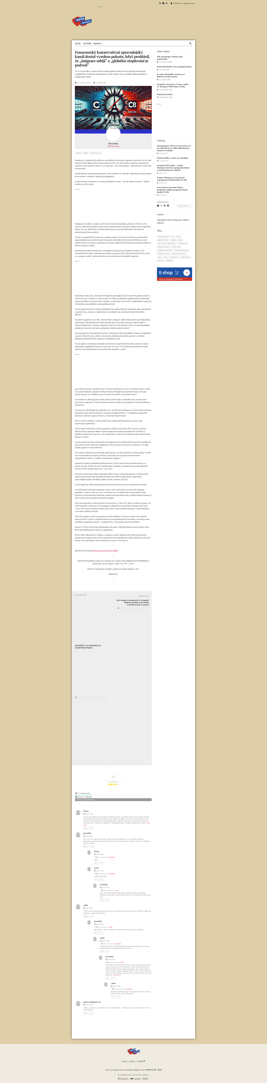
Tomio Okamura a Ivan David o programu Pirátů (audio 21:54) (172, 178)
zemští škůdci (174, 257)
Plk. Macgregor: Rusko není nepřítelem (170, 57)
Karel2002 (112, 857)
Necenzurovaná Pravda (101, 550)
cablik (110, 927)
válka (165, 257)
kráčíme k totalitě (164, 254)
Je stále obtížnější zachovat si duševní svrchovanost (171, 75)
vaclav (117, 890)
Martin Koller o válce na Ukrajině (172, 158)
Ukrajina (173, 240)
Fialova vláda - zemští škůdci (167, 243)
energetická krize (163, 247)
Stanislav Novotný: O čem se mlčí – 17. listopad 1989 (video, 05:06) (173, 85)
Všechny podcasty (184, 206)
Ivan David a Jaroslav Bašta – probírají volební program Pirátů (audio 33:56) (172, 189)
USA (173, 236)
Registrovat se (189, 3)
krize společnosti (163, 236)
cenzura (78, 153)
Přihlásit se (177, 3)
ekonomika (169, 260)
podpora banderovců (182, 250)
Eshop (96, 43)
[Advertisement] (146, 22)
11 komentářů (101, 82)
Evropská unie (183, 243)
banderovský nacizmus (165, 250)
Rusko (178, 236)
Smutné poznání (164, 94)
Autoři (87, 43)
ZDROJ (115, 550)
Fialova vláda (176, 247)
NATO (159, 257)
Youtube (136, 1078)
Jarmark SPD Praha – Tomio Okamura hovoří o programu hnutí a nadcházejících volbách (173, 167)
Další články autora (113, 146)
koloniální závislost (178, 254)
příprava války (185, 257)
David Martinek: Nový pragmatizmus (174, 66)
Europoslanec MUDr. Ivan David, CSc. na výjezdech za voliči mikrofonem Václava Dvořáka (174, 148)
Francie (86, 153)
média (180, 240)
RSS (146, 1078)
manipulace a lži (96, 153)
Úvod (78, 43)
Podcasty (123, 1078)
